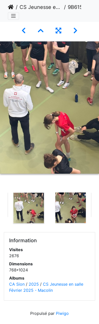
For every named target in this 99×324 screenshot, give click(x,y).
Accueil (11, 7)
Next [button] (95, 209)
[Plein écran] (58, 31)
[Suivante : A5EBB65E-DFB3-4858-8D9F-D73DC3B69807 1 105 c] (75, 31)
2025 (34, 284)
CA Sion (17, 284)
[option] (29, 207)
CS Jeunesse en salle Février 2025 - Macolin (41, 7)
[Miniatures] (41, 31)
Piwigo (62, 313)
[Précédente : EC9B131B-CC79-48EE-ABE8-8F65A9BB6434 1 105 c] (23, 31)
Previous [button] (3, 209)
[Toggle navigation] (13, 16)
